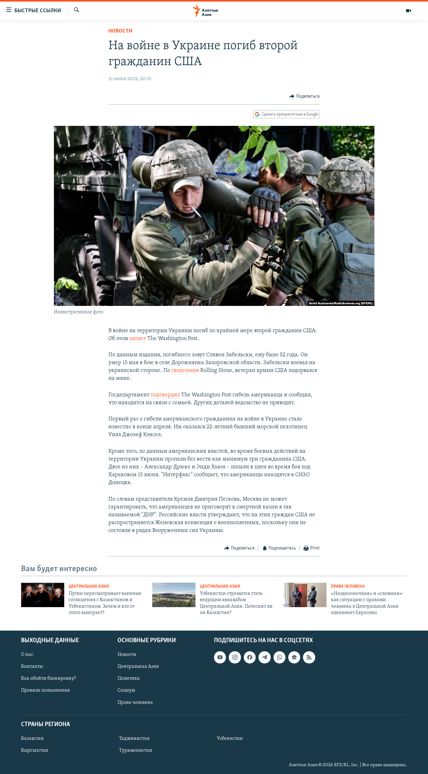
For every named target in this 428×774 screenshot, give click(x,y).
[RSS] (309, 657)
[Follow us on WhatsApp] (279, 657)
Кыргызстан (34, 750)
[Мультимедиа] (408, 10)
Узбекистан (230, 738)
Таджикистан (134, 738)
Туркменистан (135, 750)
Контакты (32, 666)
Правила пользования (45, 690)
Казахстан (32, 738)
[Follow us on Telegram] (264, 657)
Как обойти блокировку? (48, 678)
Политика (128, 678)
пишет (137, 339)
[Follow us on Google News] (294, 657)
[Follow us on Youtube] (220, 657)
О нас (27, 654)
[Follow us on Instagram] (235, 657)
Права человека (348, 586)
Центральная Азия (89, 586)
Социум (126, 690)
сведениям (185, 371)
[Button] (305, 96)
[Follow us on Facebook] (250, 657)
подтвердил (165, 395)
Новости (120, 31)
